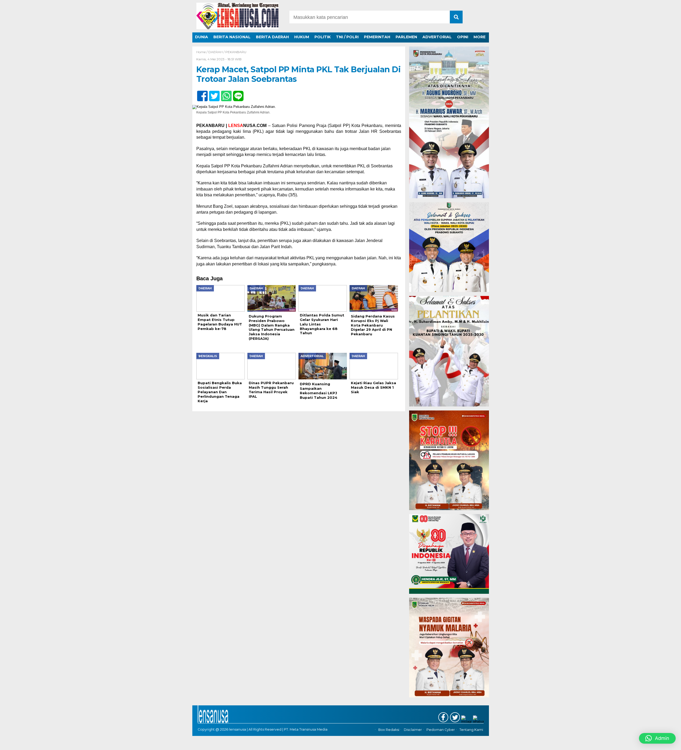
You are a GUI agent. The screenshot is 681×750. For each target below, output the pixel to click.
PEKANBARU (235, 52)
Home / (202, 52)
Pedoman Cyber (440, 730)
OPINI (462, 37)
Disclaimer (413, 730)
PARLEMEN (406, 37)
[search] (456, 17)
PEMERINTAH (377, 37)
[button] (657, 738)
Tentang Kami (471, 730)
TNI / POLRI (347, 37)
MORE (479, 37)
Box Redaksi (388, 730)
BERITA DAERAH (272, 37)
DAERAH (215, 52)
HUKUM (301, 37)
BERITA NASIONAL (232, 37)
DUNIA (201, 37)
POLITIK (322, 37)
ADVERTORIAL (437, 37)
